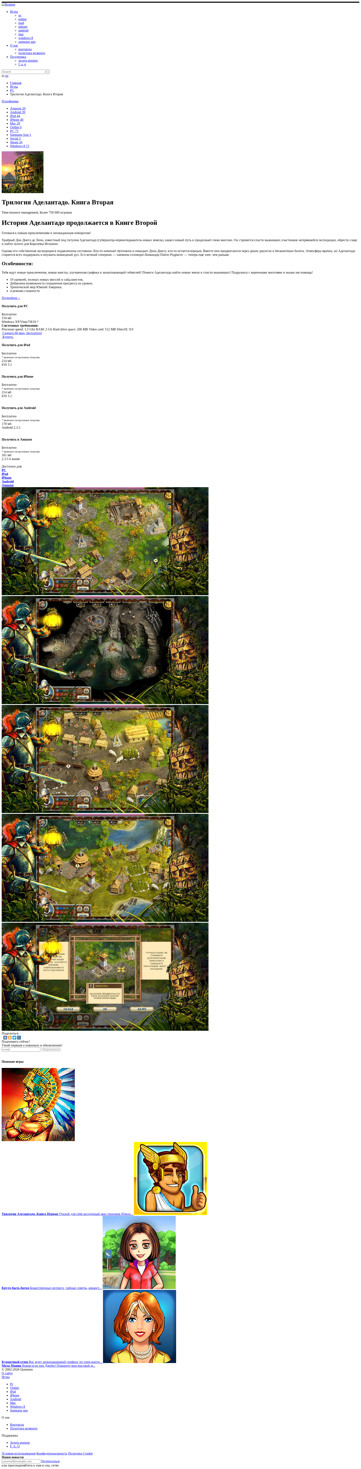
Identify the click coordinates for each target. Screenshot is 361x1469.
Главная (15, 83)
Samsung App (20, 134)
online (22, 19)
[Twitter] (14, 1038)
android (23, 30)
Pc (11, 1384)
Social (15, 138)
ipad (21, 23)
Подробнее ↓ (11, 298)
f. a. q (22, 64)
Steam (16, 142)
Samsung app (19, 1410)
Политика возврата (23, 1428)
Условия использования (19, 1453)
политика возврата (31, 53)
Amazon (17, 108)
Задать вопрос (20, 1442)
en (6, 76)
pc (20, 15)
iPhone (16, 119)
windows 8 (25, 38)
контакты (25, 49)
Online (16, 127)
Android (17, 112)
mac (21, 34)
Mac (15, 123)
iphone (22, 26)
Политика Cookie (80, 1453)
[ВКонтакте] (5, 1038)
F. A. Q (15, 1446)
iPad (15, 116)
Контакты (17, 1424)
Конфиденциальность (51, 1453)
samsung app (27, 41)
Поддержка (18, 57)
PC (12, 90)
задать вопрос (28, 60)
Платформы (10, 101)
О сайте (7, 1373)
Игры (14, 11)
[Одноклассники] (10, 1038)
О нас (14, 45)
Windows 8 (19, 146)
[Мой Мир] (19, 1038)
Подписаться (51, 1049)
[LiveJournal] (23, 1038)
